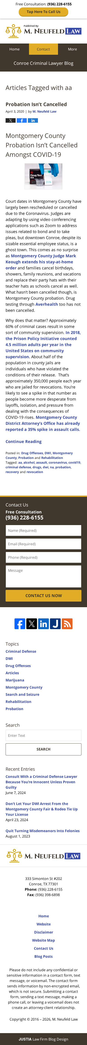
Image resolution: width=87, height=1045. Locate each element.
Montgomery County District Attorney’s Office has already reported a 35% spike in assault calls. (43, 423)
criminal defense (18, 467)
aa (20, 462)
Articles (12, 672)
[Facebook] (19, 623)
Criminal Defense (21, 651)
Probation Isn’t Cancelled (36, 104)
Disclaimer (43, 932)
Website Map (43, 940)
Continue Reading (23, 441)
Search (43, 749)
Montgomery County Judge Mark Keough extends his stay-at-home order (41, 262)
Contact (43, 49)
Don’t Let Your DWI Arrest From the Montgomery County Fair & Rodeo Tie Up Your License (42, 809)
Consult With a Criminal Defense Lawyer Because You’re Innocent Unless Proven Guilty (41, 782)
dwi (45, 467)
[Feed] (67, 623)
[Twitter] (31, 623)
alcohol (29, 462)
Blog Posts (43, 956)
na (52, 467)
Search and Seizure (22, 694)
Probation (26, 458)
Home (14, 49)
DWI (48, 453)
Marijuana (15, 680)
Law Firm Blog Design (43, 1039)
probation (63, 467)
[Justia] (55, 623)
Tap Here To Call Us (43, 11)
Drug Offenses (32, 453)
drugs (37, 467)
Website (44, 924)
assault (41, 462)
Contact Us (43, 948)
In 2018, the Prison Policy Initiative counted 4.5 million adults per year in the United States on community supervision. (43, 344)
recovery (12, 472)
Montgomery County (24, 687)
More (72, 49)
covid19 (74, 462)
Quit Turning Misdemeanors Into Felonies (43, 830)
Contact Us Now (43, 595)
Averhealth (46, 304)
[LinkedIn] (43, 623)
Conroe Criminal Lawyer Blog (43, 31)
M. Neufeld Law (65, 1019)
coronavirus (58, 462)
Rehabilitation (52, 458)
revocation (35, 472)
